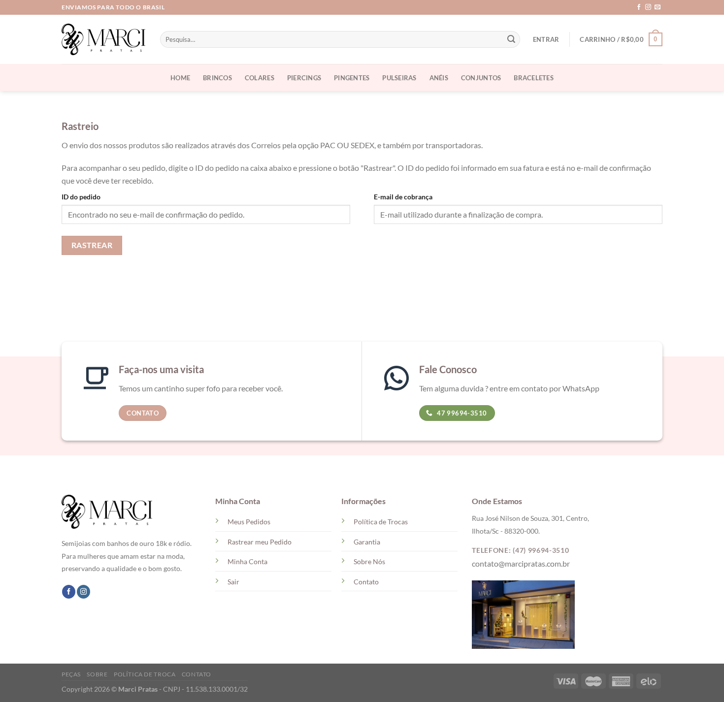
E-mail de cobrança (403, 196)
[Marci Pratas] (103, 39)
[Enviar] (511, 39)
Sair (233, 581)
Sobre (97, 674)
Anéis (438, 78)
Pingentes (351, 78)
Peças (71, 674)
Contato (366, 581)
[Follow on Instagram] (648, 7)
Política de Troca (144, 674)
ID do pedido (81, 196)
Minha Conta (247, 561)
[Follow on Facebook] (639, 7)
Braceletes (534, 78)
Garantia (367, 542)
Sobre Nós (369, 561)
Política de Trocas (381, 521)
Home (180, 78)
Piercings (304, 78)
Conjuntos (481, 78)
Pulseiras (399, 78)
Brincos (217, 78)
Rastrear (92, 245)
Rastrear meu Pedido (260, 542)
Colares (259, 78)
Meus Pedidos (249, 521)
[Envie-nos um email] (657, 7)
